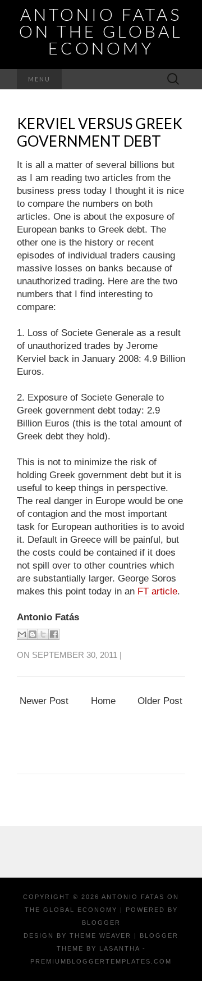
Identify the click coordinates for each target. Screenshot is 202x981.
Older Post (159, 701)
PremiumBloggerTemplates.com (101, 961)
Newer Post (44, 701)
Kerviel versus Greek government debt (99, 132)
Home (103, 701)
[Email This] (21, 634)
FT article (157, 591)
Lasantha (119, 948)
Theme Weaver (100, 935)
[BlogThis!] (32, 634)
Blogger (101, 922)
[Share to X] (43, 634)
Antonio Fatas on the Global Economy (101, 31)
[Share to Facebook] (53, 634)
